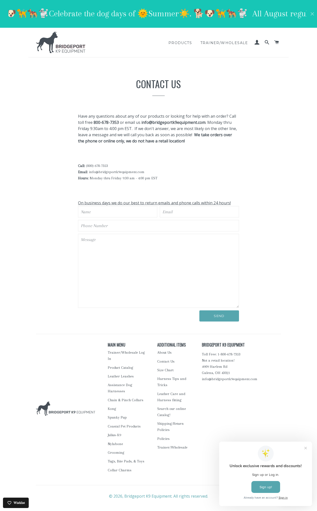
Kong (112, 408)
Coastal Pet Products (124, 426)
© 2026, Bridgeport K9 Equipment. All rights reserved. (158, 496)
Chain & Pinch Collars (125, 400)
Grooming (116, 452)
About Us (164, 352)
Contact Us (166, 361)
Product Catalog (120, 367)
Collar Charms (120, 470)
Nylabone (115, 444)
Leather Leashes (121, 376)
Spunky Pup (117, 417)
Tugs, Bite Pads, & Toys (126, 461)
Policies (163, 438)
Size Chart (165, 370)
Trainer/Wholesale (224, 43)
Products (180, 43)
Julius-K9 (114, 435)
